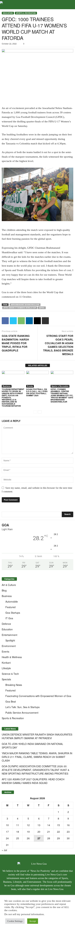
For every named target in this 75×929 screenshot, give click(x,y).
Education (8, 13)
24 (7, 838)
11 (17, 825)
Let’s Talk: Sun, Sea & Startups (22, 707)
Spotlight (10, 640)
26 (28, 838)
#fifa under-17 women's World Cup (19, 308)
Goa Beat (10, 701)
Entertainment (9, 635)
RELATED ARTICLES (37, 365)
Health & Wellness (12, 657)
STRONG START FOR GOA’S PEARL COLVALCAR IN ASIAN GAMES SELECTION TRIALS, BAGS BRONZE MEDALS (58, 345)
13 (39, 825)
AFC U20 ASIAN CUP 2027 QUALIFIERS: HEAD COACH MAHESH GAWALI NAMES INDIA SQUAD (33, 781)
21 (48, 831)
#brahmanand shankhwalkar (25, 305)
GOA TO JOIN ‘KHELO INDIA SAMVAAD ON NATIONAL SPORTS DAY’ (32, 745)
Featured (10, 607)
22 (58, 831)
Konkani (6, 662)
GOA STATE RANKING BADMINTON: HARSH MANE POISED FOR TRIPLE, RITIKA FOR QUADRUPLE (16, 343)
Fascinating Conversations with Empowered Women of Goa (38, 696)
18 (17, 831)
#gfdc (41, 308)
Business (7, 386)
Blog (4, 590)
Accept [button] (32, 921)
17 (7, 831)
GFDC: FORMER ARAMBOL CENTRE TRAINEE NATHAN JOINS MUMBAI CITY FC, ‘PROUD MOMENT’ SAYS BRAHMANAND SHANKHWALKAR (62, 395)
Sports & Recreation (26, 13)
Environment (9, 646)
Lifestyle (6, 668)
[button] (69, 5)
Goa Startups (12, 612)
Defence (6, 623)
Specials (6, 679)
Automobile (11, 601)
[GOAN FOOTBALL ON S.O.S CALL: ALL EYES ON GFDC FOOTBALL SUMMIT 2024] (37, 379)
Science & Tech (10, 673)
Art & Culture (9, 585)
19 (28, 831)
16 (68, 825)
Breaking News (13, 685)
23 (68, 831)
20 (39, 831)
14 (48, 825)
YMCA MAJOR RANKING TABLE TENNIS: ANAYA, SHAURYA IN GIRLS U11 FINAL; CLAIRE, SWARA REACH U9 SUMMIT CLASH (37, 756)
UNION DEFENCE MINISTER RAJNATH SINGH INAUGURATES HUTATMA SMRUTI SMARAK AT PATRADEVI (37, 736)
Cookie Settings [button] (14, 921)
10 (7, 825)
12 (28, 825)
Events (30, 386)
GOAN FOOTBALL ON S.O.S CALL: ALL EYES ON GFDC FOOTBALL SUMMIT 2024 (36, 392)
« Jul (4, 850)
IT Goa (9, 618)
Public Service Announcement (21, 712)
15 (58, 825)
